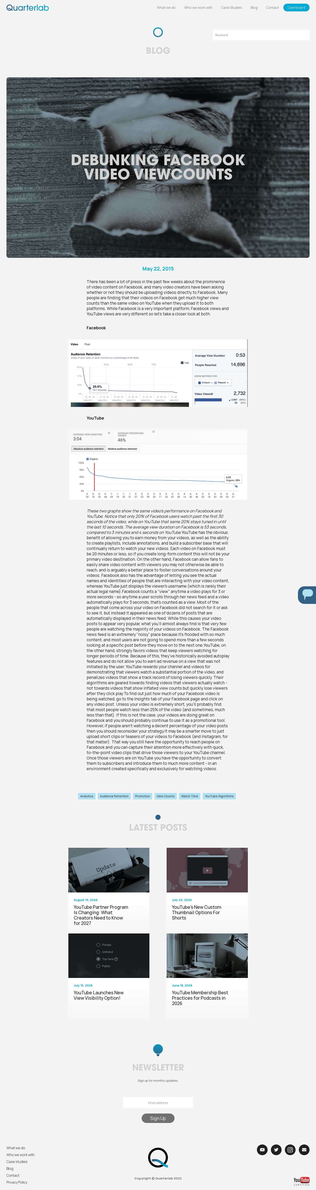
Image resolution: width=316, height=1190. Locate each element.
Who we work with (198, 7)
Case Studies (231, 7)
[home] (27, 8)
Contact (272, 7)
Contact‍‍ (12, 1175)
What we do (166, 7)
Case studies (17, 1161)
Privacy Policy (16, 1182)
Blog (254, 7)
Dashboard (296, 7)
